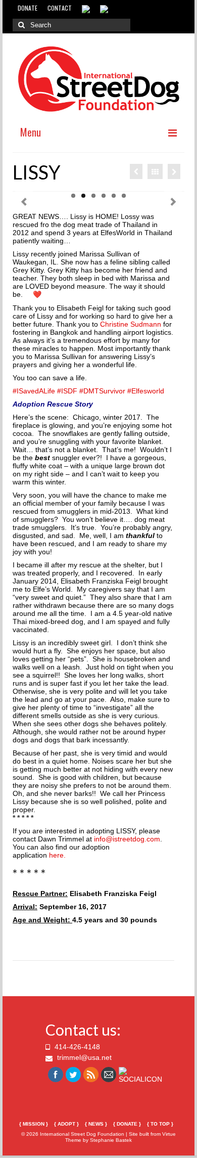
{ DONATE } (127, 1124)
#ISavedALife (34, 391)
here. (57, 855)
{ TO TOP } (160, 1124)
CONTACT (59, 8)
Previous (24, 202)
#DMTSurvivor (102, 391)
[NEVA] (174, 171)
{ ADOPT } (66, 1124)
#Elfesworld (145, 391)
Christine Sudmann (130, 324)
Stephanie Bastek (111, 1140)
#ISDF (67, 391)
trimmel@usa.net (83, 1057)
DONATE (27, 8)
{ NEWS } (96, 1124)
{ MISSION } (33, 1124)
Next (173, 202)
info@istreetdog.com (127, 839)
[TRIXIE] (136, 171)
